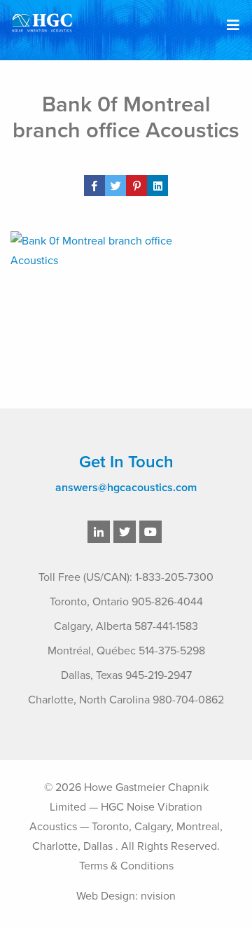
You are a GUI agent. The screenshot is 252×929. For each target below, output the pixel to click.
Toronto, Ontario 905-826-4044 (126, 602)
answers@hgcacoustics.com (126, 488)
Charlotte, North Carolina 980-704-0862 (126, 700)
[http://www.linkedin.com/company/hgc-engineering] (99, 532)
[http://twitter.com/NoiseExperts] (124, 532)
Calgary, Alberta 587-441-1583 (126, 626)
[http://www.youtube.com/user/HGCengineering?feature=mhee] (150, 532)
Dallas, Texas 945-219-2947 (126, 675)
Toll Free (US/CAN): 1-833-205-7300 (126, 577)
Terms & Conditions (126, 866)
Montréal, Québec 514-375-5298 (126, 651)
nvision (158, 896)
